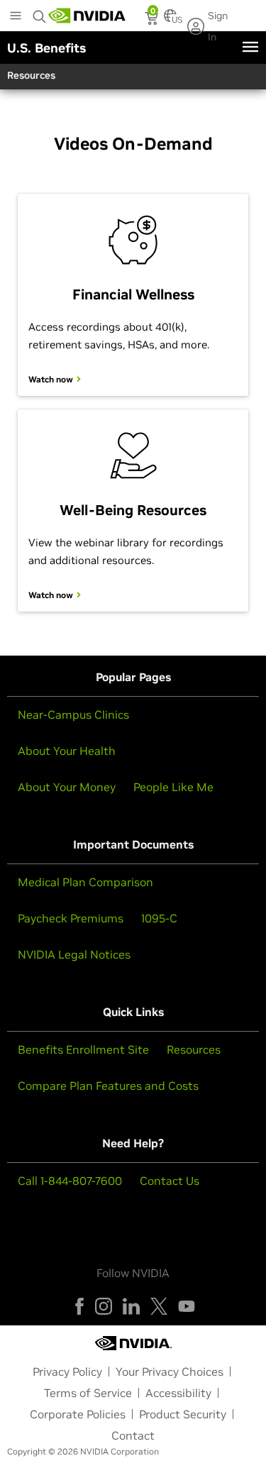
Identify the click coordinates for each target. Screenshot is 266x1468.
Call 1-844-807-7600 (70, 1181)
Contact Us (169, 1181)
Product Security (182, 1414)
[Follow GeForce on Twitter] (158, 1306)
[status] (153, 20)
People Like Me (173, 787)
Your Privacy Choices (169, 1371)
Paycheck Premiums (70, 918)
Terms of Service (88, 1393)
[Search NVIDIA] (39, 13)
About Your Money (67, 787)
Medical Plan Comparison (85, 882)
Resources (194, 1049)
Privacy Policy (67, 1371)
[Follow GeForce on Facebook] (79, 1306)
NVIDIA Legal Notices (74, 954)
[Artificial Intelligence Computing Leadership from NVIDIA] (87, 15)
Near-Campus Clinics (73, 714)
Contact (133, 1435)
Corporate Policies (78, 1414)
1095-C (159, 918)
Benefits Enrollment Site (83, 1049)
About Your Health (67, 751)
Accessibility (178, 1393)
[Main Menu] (15, 17)
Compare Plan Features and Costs (108, 1085)
